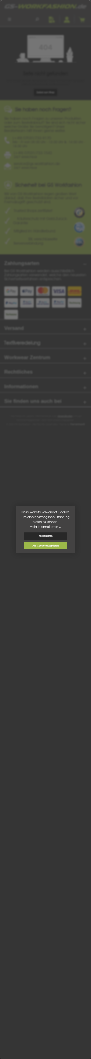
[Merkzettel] (52, 19)
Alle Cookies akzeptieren (46, 545)
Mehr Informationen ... (46, 527)
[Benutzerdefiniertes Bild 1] (79, 212)
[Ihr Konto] (66, 19)
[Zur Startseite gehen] (45, 6)
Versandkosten (65, 416)
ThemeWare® (77, 424)
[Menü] (9, 19)
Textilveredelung (22, 343)
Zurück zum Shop (45, 92)
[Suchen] (37, 19)
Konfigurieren (45, 535)
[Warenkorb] (81, 19)
